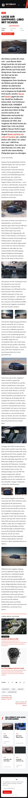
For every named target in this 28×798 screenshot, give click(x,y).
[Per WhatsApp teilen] (16, 682)
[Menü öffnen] (19, 5)
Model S (8, 96)
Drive (3, 13)
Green (13, 689)
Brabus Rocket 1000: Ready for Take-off (6, 698)
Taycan (21, 94)
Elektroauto (5, 689)
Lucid (10, 34)
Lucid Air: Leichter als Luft (19, 760)
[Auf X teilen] (12, 682)
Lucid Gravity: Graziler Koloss (6, 736)
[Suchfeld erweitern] (24, 5)
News (5, 734)
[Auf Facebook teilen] (8, 682)
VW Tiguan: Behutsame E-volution (21, 703)
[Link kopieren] (23, 682)
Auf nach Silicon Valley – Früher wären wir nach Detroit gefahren (20, 736)
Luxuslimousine (12, 692)
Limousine (20, 689)
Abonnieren (7, 792)
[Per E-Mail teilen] (20, 682)
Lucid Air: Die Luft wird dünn (8, 760)
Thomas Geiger (3, 29)
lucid (3, 692)
